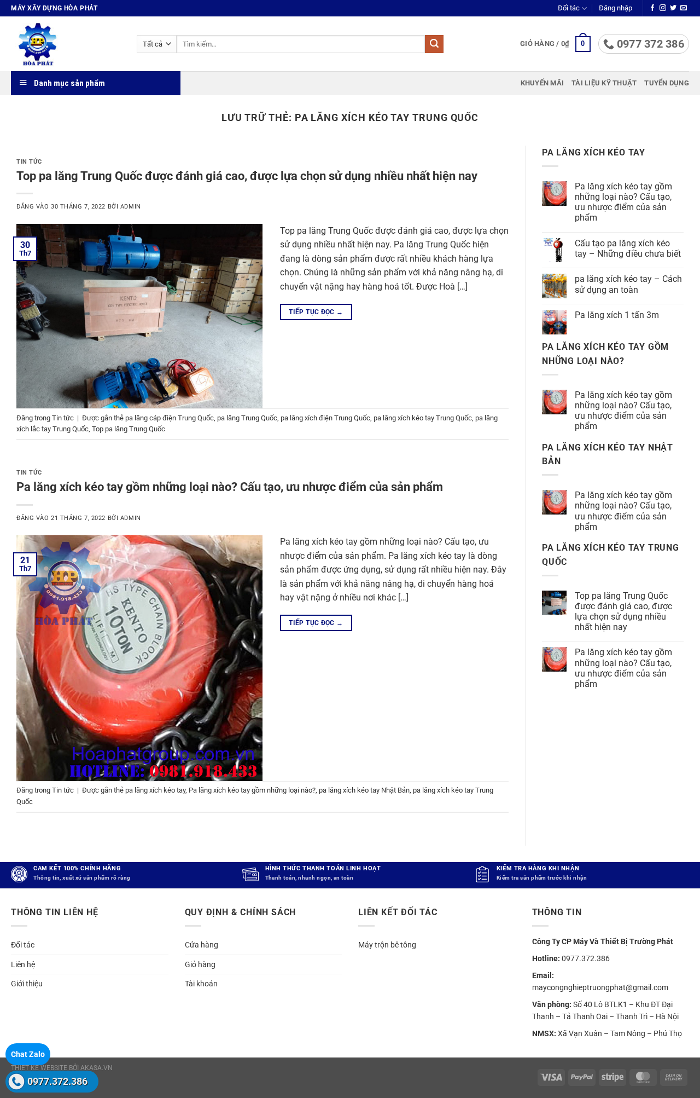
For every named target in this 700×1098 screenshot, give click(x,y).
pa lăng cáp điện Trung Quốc (169, 418)
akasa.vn (96, 1068)
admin (130, 206)
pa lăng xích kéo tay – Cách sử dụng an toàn (628, 284)
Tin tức (29, 161)
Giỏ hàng (200, 964)
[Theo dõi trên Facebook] (652, 8)
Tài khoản (201, 983)
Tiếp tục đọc (316, 312)
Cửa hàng (201, 944)
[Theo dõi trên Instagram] (663, 8)
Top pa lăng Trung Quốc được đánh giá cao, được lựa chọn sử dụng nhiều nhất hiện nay (246, 176)
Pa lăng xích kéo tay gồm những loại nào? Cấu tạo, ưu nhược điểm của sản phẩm (229, 486)
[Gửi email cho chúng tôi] (683, 8)
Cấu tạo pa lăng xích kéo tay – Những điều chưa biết (628, 248)
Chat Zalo (28, 1054)
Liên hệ (23, 964)
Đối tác (569, 8)
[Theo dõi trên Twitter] (673, 8)
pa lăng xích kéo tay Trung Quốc (423, 418)
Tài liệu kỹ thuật (604, 83)
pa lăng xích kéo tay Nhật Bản (364, 790)
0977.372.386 (57, 1081)
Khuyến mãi (542, 83)
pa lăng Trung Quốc (247, 418)
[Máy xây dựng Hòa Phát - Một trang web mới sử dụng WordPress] (65, 43)
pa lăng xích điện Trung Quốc (325, 418)
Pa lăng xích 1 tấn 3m (617, 315)
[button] (615, 8)
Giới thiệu (27, 983)
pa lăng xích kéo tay (155, 790)
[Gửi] (434, 44)
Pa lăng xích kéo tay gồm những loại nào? (252, 790)
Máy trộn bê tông (387, 944)
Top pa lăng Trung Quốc (128, 429)
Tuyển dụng (666, 83)
